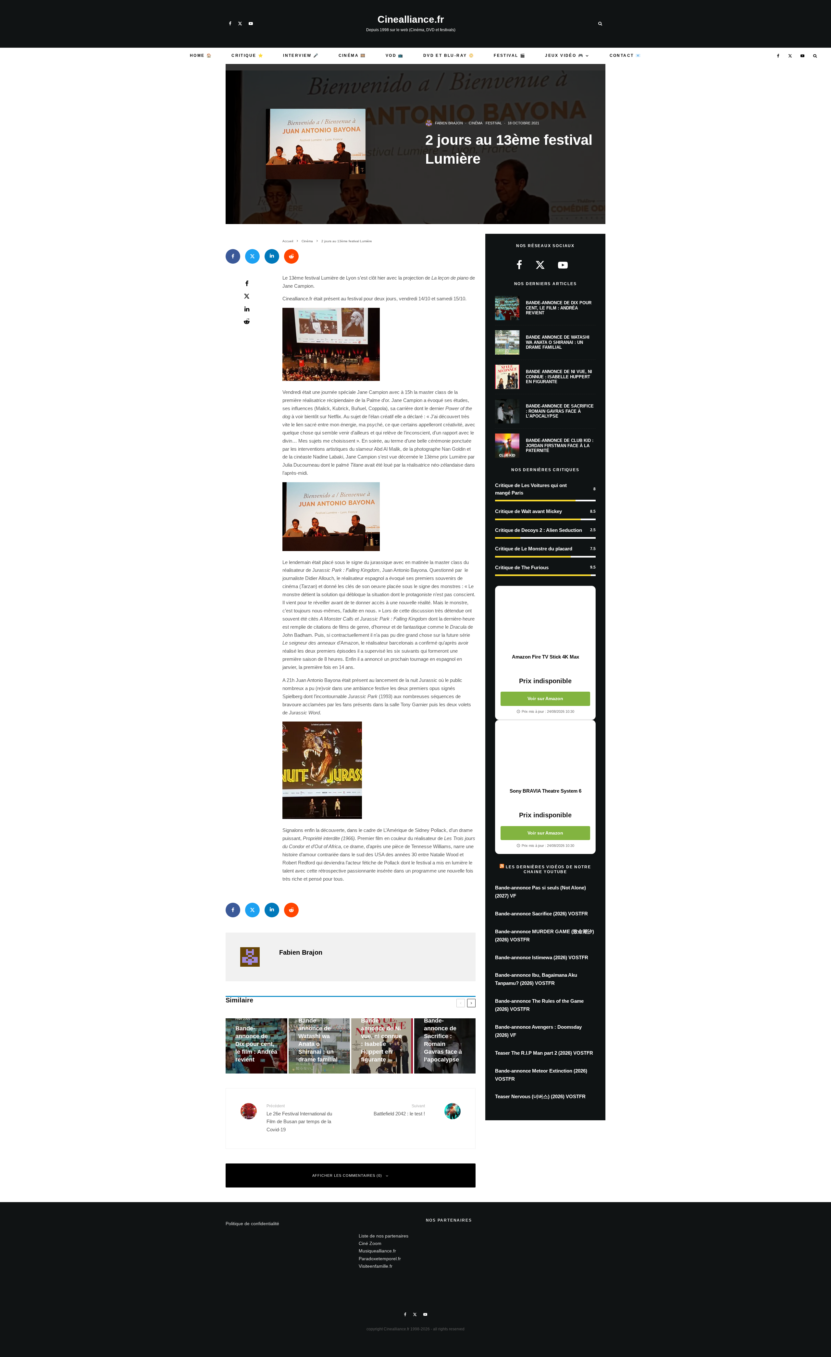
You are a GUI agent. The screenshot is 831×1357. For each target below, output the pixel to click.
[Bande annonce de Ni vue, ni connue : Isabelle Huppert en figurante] (382, 1046)
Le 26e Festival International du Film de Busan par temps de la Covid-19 (299, 1118)
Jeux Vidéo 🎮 (564, 55)
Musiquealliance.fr (377, 1250)
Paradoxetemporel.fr (380, 1258)
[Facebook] (230, 23)
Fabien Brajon (449, 123)
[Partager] (233, 256)
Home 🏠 (201, 55)
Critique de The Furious (522, 567)
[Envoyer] (291, 256)
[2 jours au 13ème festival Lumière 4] (331, 549)
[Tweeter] (252, 256)
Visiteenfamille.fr (375, 1266)
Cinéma (475, 123)
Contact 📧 (625, 55)
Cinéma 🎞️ (352, 55)
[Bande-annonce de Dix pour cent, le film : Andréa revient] (256, 1046)
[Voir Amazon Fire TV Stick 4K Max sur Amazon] (545, 620)
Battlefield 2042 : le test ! (399, 1110)
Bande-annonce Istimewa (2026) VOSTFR (541, 957)
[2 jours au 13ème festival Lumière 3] (331, 379)
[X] (240, 23)
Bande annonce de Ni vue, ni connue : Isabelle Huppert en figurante (559, 376)
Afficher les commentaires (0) (347, 1175)
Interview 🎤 (301, 55)
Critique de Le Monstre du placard (533, 548)
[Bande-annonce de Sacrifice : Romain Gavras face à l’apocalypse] (445, 1046)
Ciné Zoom (370, 1243)
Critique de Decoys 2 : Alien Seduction (538, 530)
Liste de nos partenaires (383, 1235)
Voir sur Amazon (545, 698)
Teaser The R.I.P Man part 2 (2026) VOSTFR (544, 1053)
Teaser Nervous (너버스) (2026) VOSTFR (540, 1096)
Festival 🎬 (510, 55)
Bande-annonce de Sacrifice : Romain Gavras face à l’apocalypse (560, 411)
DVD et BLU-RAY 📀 (448, 55)
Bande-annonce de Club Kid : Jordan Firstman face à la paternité (559, 445)
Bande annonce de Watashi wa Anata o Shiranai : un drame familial (557, 342)
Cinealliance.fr (411, 19)
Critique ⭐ (247, 55)
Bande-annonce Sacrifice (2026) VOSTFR (541, 913)
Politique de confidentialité (252, 1223)
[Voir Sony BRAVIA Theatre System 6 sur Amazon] (545, 754)
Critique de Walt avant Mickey (528, 511)
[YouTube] (250, 23)
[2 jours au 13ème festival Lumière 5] (322, 817)
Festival (494, 123)
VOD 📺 (395, 55)
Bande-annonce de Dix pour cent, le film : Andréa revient (558, 307)
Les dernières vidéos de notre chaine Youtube (548, 869)
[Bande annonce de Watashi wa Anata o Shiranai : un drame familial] (319, 1046)
